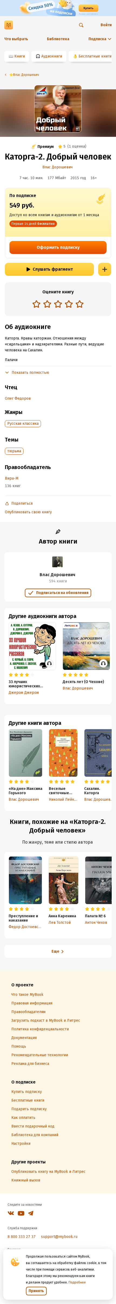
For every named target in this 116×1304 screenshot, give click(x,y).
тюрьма (14, 451)
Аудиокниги (51, 56)
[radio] (36, 304)
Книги (19, 56)
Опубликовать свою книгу (28, 512)
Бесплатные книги (95, 56)
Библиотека (58, 39)
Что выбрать (16, 39)
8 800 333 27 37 (22, 1236)
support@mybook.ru (59, 1236)
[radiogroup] (58, 305)
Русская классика (23, 423)
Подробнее (77, 1282)
